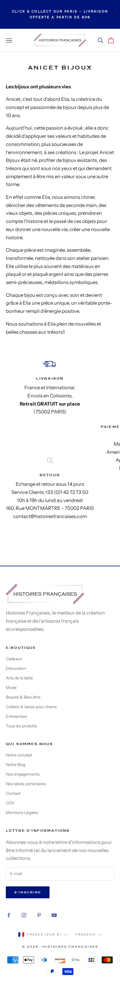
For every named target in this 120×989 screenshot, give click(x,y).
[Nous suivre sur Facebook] (9, 915)
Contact (13, 793)
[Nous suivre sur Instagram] (24, 915)
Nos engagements (23, 774)
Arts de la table (19, 678)
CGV (10, 803)
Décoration (16, 668)
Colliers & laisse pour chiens (31, 706)
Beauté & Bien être (23, 697)
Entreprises (16, 716)
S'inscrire (27, 892)
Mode (11, 687)
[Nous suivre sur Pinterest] (39, 915)
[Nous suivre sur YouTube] (54, 915)
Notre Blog (15, 764)
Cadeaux (14, 658)
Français (85, 934)
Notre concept (19, 755)
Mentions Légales (22, 812)
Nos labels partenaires (26, 783)
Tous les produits (21, 726)
